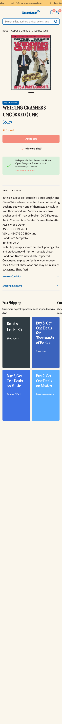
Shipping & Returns (12, 285)
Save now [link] (41, 351)
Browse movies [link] (44, 394)
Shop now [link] (12, 338)
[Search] (55, 21)
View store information (25, 170)
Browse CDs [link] (13, 394)
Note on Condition (11, 276)
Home (5, 31)
